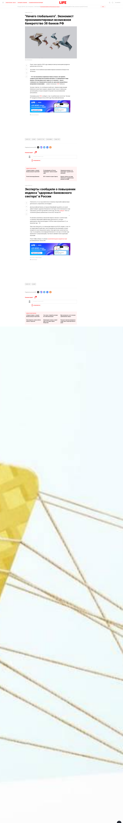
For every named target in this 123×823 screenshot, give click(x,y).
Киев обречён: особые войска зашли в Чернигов (33, 320)
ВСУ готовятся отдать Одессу (50, 176)
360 (58, 84)
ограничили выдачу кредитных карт (57, 239)
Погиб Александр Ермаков (32, 176)
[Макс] (41, 147)
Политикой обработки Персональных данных (50, 6)
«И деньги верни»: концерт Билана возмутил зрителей (32, 171)
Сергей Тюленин (34, 259)
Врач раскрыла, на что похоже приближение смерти (68, 315)
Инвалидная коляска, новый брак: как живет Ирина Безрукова (50, 321)
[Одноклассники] (50, 147)
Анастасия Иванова (35, 114)
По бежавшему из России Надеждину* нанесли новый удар (50, 172)
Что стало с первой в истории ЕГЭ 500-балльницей (50, 315)
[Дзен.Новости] (38, 147)
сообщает (62, 210)
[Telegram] (44, 147)
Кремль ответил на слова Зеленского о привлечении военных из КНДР (67, 178)
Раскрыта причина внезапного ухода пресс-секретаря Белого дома (68, 321)
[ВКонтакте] (47, 147)
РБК (41, 96)
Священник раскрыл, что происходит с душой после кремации (67, 172)
